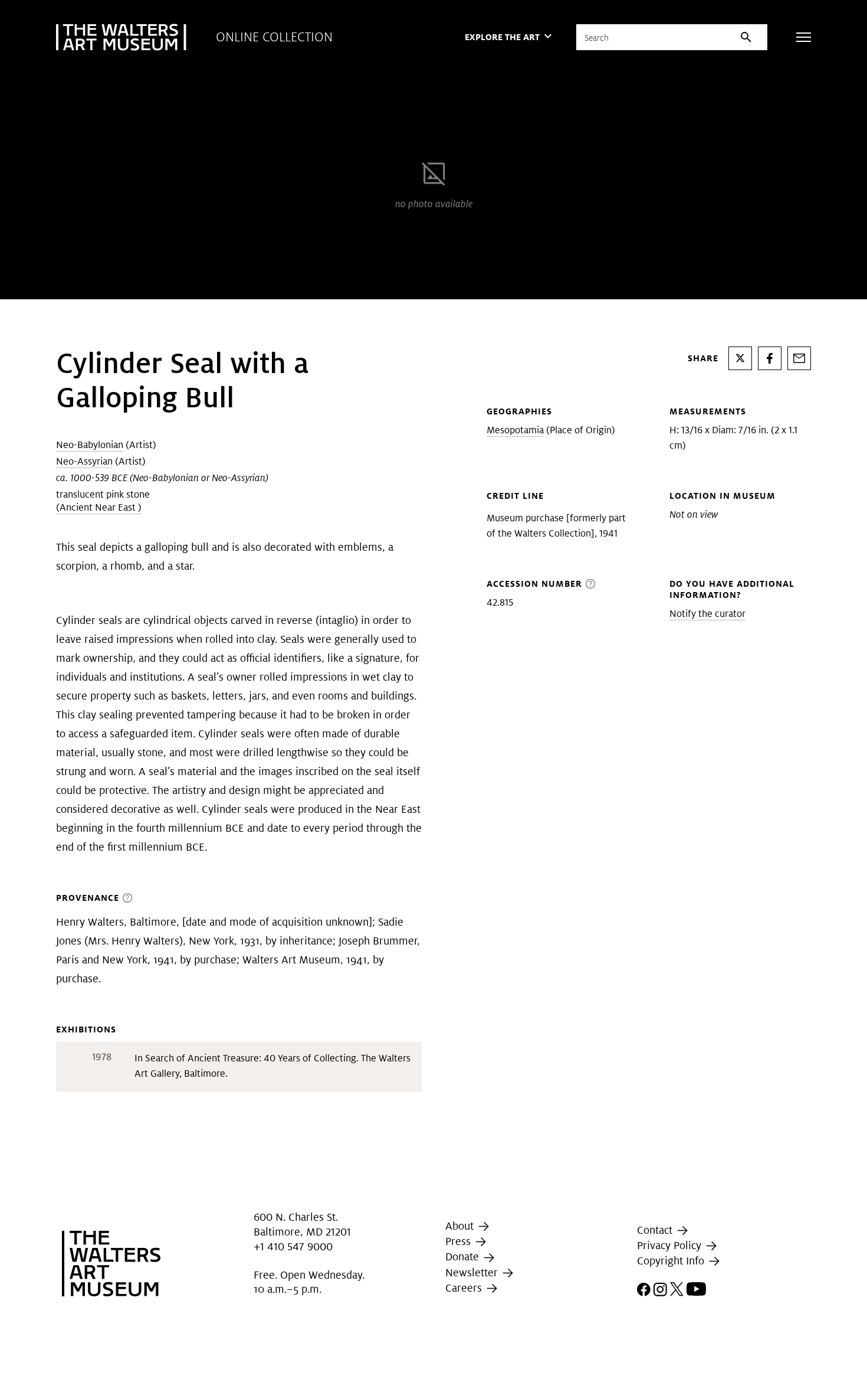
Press (459, 1241)
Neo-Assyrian (84, 461)
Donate (463, 1257)
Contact (656, 1230)
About (461, 1226)
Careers (465, 1288)
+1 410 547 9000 (293, 1246)
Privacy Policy (670, 1245)
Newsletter (473, 1272)
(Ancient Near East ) (99, 507)
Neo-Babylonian (89, 445)
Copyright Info (672, 1260)
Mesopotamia (515, 430)
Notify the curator (707, 613)
